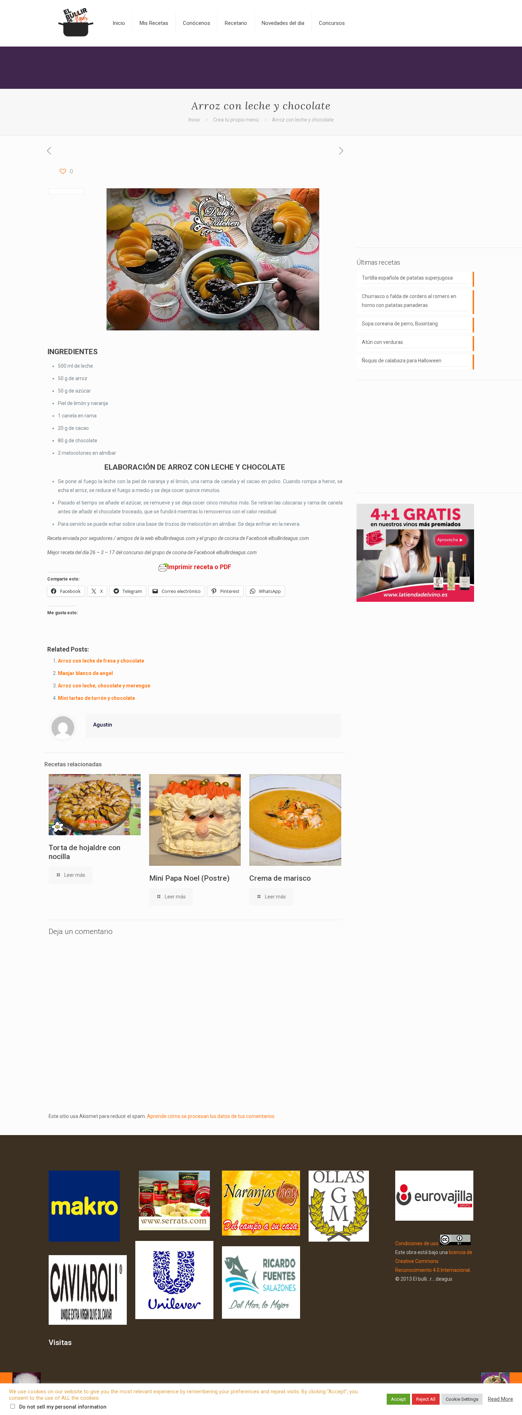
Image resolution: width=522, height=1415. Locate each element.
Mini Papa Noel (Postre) (189, 878)
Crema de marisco (280, 878)
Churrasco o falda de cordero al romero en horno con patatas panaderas (409, 300)
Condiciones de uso (417, 1243)
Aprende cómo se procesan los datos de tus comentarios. (211, 1116)
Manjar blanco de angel (85, 673)
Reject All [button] (425, 1399)
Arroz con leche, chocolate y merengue (104, 685)
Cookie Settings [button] (462, 1399)
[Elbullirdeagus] (75, 23)
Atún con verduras (382, 342)
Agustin (102, 725)
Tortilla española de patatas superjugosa (407, 278)
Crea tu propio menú (236, 120)
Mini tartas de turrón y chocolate (96, 698)
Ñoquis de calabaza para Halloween (401, 360)
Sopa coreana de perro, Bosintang (400, 323)
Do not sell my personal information (63, 1407)
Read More (500, 1399)
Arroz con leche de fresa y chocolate (101, 661)
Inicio (194, 120)
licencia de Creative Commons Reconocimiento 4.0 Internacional (433, 1261)
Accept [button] (398, 1399)
